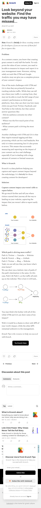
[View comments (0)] (9, 37)
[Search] (37, 406)
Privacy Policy (27, 490)
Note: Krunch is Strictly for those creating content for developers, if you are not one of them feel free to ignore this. (15, 434)
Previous (8, 364)
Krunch (9, 30)
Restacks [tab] (16, 379)
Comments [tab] (7, 379)
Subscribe (28, 3)
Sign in (36, 3)
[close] (34, 447)
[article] (20, 417)
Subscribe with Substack (22, 481)
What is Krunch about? (12, 412)
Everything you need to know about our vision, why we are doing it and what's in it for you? (15, 416)
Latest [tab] (10, 406)
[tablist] (11, 379)
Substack (9, 503)
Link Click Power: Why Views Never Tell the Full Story (15, 429)
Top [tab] (4, 406)
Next (34, 364)
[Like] (4, 37)
